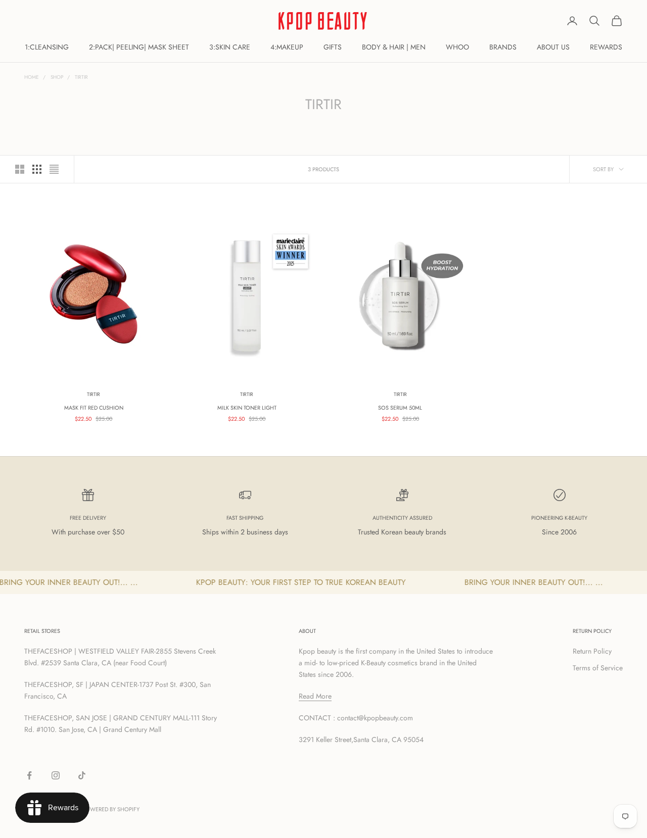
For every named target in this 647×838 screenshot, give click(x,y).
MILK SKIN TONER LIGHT (246, 408)
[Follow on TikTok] (82, 775)
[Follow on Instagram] (56, 775)
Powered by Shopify (111, 809)
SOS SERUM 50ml (400, 408)
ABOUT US (553, 47)
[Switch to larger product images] (19, 169)
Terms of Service (598, 668)
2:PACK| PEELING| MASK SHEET (139, 47)
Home (31, 77)
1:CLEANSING (47, 47)
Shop (57, 77)
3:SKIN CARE (229, 47)
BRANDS (503, 47)
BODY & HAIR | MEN (394, 47)
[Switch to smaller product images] (36, 169)
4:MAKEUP (286, 47)
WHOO (457, 47)
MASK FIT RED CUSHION (93, 408)
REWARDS (606, 47)
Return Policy (592, 651)
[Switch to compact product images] (54, 169)
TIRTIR (81, 77)
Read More (315, 696)
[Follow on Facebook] (29, 775)
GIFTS (333, 47)
